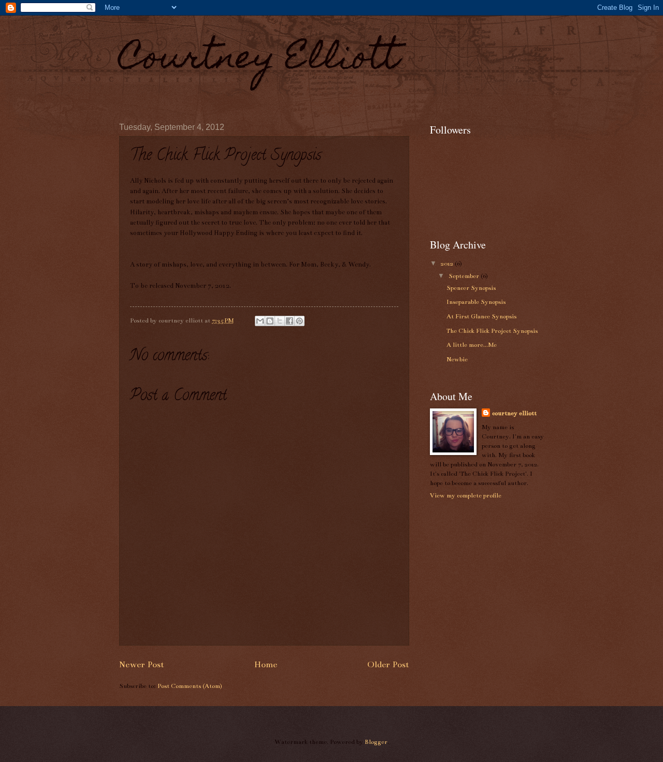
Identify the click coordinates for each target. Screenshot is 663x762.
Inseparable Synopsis (476, 301)
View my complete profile (465, 495)
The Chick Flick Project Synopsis (492, 330)
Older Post (388, 665)
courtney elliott (514, 413)
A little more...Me (471, 344)
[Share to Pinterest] (299, 321)
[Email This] (260, 321)
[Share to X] (280, 321)
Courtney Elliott (259, 60)
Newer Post (141, 665)
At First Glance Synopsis (481, 316)
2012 (448, 263)
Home (265, 665)
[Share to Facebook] (289, 321)
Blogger (376, 741)
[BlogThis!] (270, 321)
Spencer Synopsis (471, 287)
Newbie (457, 359)
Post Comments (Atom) (189, 686)
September (465, 276)
